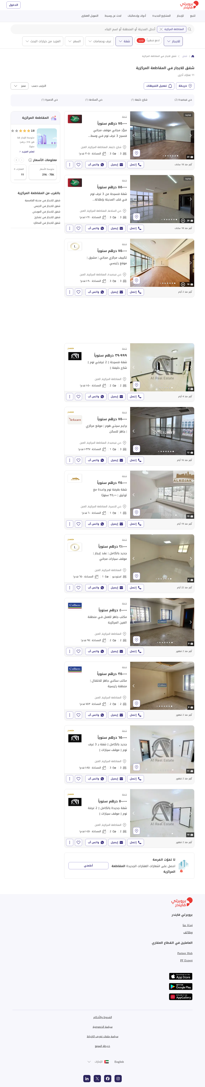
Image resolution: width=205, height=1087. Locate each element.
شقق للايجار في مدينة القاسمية (42, 200)
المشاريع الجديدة (161, 15)
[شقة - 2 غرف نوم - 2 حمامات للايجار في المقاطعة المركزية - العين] (129, 372)
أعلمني (88, 865)
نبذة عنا (188, 925)
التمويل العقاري (89, 15)
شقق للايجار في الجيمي (47, 206)
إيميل (114, 164)
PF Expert (186, 960)
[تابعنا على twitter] (97, 1078)
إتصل (133, 164)
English (119, 1062)
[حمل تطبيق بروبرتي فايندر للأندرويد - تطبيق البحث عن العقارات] (181, 986)
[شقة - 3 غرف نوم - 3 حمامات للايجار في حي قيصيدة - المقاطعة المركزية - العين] (129, 268)
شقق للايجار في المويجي (46, 211)
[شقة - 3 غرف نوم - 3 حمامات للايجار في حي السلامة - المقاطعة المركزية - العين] (129, 204)
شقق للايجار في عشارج (47, 217)
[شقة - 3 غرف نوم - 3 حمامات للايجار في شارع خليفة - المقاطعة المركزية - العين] (129, 140)
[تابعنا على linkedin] (86, 1078)
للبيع (192, 15)
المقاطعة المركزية (174, 29)
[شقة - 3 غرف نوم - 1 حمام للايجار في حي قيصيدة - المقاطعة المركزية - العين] (129, 436)
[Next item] (16, 160)
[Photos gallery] (162, 135)
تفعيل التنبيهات (156, 85)
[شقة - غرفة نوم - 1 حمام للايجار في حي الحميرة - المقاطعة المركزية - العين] (129, 499)
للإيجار (180, 15)
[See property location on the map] (136, 153)
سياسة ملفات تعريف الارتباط (102, 1036)
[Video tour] (183, 220)
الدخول (13, 4)
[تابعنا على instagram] (118, 1078)
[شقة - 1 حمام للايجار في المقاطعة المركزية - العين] (129, 563)
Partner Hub (185, 953)
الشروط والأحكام (102, 1017)
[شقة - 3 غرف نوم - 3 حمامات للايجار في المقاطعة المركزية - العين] (129, 754)
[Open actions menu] (69, 164)
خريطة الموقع (102, 1046)
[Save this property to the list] (78, 164)
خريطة (183, 85)
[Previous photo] (133, 135)
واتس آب (93, 164)
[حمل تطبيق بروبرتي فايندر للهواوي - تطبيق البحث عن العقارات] (181, 996)
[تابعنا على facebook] (107, 1078)
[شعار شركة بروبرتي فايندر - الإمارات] (189, 5)
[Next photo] (190, 135)
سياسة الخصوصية (103, 1026)
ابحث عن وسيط (113, 15)
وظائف (188, 932)
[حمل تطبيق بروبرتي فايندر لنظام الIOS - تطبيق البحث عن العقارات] (181, 976)
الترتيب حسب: (38, 86)
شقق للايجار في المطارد (46, 222)
